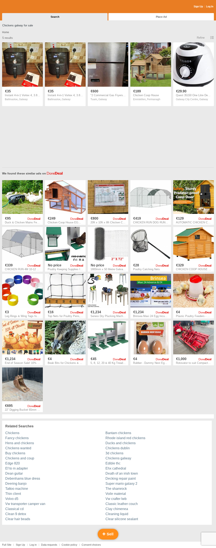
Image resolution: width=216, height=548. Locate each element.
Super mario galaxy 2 (121, 483)
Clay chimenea (116, 509)
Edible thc (112, 463)
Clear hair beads (17, 519)
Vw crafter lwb (116, 499)
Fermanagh (153, 99)
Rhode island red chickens (125, 438)
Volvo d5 (11, 499)
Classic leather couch (121, 504)
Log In (209, 6)
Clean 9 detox (15, 514)
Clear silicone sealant (121, 519)
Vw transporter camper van (25, 504)
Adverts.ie (18, 6)
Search (55, 16)
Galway (23, 99)
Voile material (115, 493)
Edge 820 (12, 463)
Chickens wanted (18, 448)
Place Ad (161, 16)
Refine (201, 37)
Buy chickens (15, 453)
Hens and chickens (19, 443)
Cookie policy (69, 544)
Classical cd (14, 509)
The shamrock (116, 488)
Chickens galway (118, 458)
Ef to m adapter (16, 468)
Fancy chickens (17, 438)
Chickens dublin (117, 448)
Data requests (49, 544)
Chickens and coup (19, 458)
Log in (33, 544)
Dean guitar (14, 473)
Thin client (13, 493)
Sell (109, 534)
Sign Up (198, 6)
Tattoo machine (16, 488)
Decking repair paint (120, 478)
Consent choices (91, 544)
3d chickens (114, 453)
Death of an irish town (121, 473)
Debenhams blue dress (22, 478)
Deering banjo (16, 483)
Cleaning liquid (116, 514)
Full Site (6, 544)
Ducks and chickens (120, 443)
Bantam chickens (118, 433)
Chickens (12, 433)
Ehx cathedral (115, 468)
